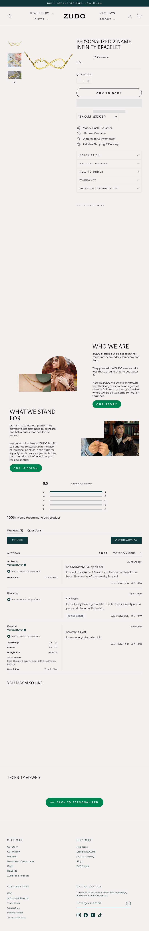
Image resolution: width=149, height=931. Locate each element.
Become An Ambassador (21, 861)
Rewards (12, 870)
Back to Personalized (77, 802)
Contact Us (13, 907)
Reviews (108, 13)
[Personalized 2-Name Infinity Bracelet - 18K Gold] (79, 318)
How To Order (91, 172)
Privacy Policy (15, 912)
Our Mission (25, 468)
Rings (79, 861)
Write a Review (130, 541)
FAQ (9, 893)
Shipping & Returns (17, 898)
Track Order (13, 903)
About (106, 19)
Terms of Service (16, 917)
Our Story (106, 404)
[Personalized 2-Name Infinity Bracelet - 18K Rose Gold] (84, 318)
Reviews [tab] (15, 531)
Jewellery (40, 13)
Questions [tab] (34, 531)
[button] (109, 103)
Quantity (84, 74)
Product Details (93, 163)
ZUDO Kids (82, 866)
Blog (9, 866)
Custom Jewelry (85, 856)
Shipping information (98, 188)
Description (89, 155)
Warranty (87, 180)
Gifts (40, 19)
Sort (104, 553)
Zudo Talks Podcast (18, 875)
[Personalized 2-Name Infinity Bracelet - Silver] (88, 318)
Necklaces (82, 846)
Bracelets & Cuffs (85, 851)
